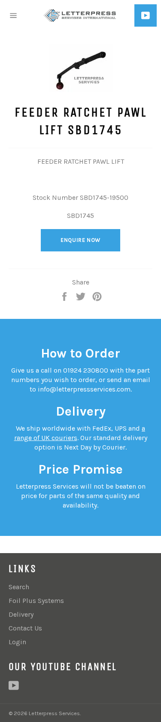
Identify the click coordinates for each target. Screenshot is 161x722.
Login (17, 642)
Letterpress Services (54, 713)
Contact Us (25, 628)
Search (19, 587)
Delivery (21, 614)
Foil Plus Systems (36, 601)
